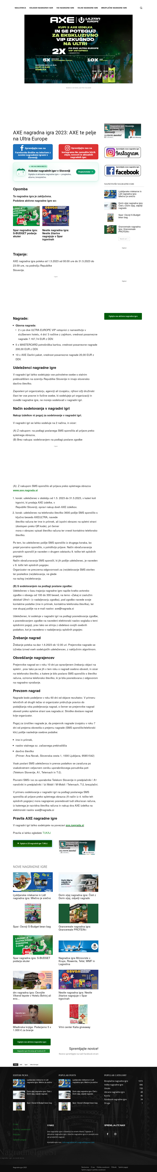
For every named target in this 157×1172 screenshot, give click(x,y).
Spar (26, 1064)
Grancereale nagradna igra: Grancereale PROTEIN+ (75, 928)
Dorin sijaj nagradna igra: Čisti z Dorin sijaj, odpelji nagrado (77, 896)
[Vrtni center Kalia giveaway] (78, 1014)
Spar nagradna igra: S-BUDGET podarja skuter (25, 233)
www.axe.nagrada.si (25, 490)
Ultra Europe (34, 1064)
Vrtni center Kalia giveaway (74, 1027)
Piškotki (16, 1134)
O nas (15, 1124)
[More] (52, 853)
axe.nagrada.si (75, 825)
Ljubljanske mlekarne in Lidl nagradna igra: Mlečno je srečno (32, 896)
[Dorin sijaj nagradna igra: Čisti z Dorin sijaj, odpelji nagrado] (78, 882)
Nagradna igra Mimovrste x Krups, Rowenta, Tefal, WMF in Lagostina (77, 961)
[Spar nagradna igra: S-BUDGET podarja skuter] (33, 945)
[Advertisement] (78, 106)
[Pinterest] (41, 853)
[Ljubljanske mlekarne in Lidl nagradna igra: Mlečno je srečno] (33, 882)
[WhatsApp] (46, 853)
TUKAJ (47, 833)
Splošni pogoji (19, 1139)
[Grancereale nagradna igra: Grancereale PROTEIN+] (78, 913)
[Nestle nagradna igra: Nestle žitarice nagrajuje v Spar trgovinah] (78, 979)
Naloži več (123, 239)
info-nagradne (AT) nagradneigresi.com (78, 1142)
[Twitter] (35, 853)
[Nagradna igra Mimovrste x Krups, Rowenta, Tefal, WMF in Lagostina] (78, 945)
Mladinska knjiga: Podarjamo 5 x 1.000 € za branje (32, 1028)
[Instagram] (115, 1134)
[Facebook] (29, 853)
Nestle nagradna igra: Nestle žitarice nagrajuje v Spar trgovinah (55, 234)
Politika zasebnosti (22, 1129)
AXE (21, 1064)
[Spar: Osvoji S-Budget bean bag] (33, 913)
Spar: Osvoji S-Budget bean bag (32, 926)
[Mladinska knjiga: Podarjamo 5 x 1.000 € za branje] (33, 1014)
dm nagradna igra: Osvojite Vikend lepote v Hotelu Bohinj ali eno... (32, 995)
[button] (141, 8)
